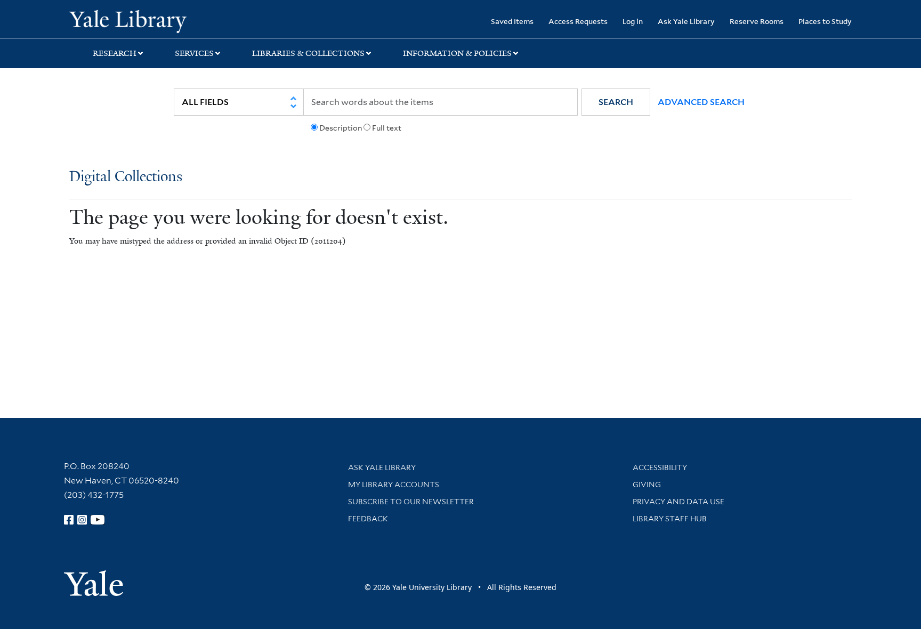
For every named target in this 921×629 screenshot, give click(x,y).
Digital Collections (125, 177)
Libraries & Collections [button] (308, 53)
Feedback (368, 518)
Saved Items (512, 21)
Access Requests (578, 21)
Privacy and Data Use (678, 501)
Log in (633, 21)
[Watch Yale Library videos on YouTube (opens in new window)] (97, 520)
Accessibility (660, 467)
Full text (386, 128)
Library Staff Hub (670, 518)
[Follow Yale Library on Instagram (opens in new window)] (82, 520)
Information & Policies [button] (457, 53)
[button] (615, 102)
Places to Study (825, 21)
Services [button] (194, 53)
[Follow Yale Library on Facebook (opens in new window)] (69, 520)
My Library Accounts (393, 484)
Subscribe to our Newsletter (411, 501)
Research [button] (114, 53)
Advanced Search (701, 102)
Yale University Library (128, 20)
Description (340, 128)
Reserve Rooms (756, 21)
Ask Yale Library (686, 21)
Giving (647, 484)
